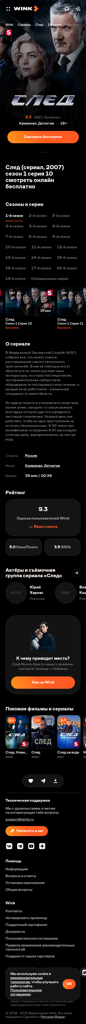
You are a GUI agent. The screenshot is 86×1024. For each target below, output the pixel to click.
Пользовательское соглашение (26, 992)
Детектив (52, 466)
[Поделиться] (43, 781)
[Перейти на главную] (38, 8)
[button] (9, 8)
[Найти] (66, 8)
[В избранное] (30, 781)
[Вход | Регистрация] (77, 8)
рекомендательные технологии (26, 980)
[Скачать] (55, 781)
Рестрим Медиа (52, 1017)
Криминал (33, 466)
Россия (31, 455)
